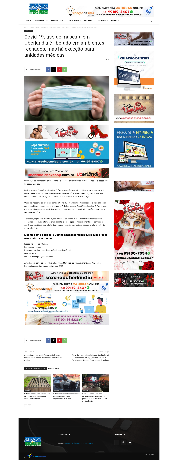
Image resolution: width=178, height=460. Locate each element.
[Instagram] (123, 442)
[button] (151, 21)
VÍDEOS (114, 21)
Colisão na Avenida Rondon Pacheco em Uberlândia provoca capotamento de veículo (66, 396)
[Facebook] (48, 69)
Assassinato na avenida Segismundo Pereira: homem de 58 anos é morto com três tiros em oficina (43, 357)
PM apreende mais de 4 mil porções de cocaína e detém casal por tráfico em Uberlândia (37, 396)
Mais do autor (53, 369)
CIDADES (27, 391)
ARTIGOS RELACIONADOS (35, 369)
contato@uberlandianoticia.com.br (79, 443)
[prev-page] (25, 405)
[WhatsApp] (64, 69)
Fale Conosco (149, 455)
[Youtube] (130, 442)
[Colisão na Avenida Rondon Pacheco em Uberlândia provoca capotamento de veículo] (66, 383)
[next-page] (29, 405)
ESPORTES (101, 21)
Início (26, 27)
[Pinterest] (59, 69)
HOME (28, 21)
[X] (53, 69)
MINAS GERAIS (57, 21)
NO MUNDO (74, 21)
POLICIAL (88, 21)
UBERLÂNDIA (40, 21)
